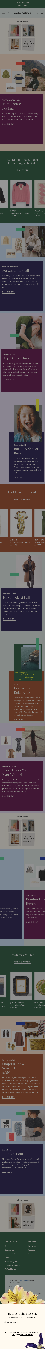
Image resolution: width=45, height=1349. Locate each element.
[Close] (41, 1308)
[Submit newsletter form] (39, 1325)
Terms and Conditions (26, 1334)
